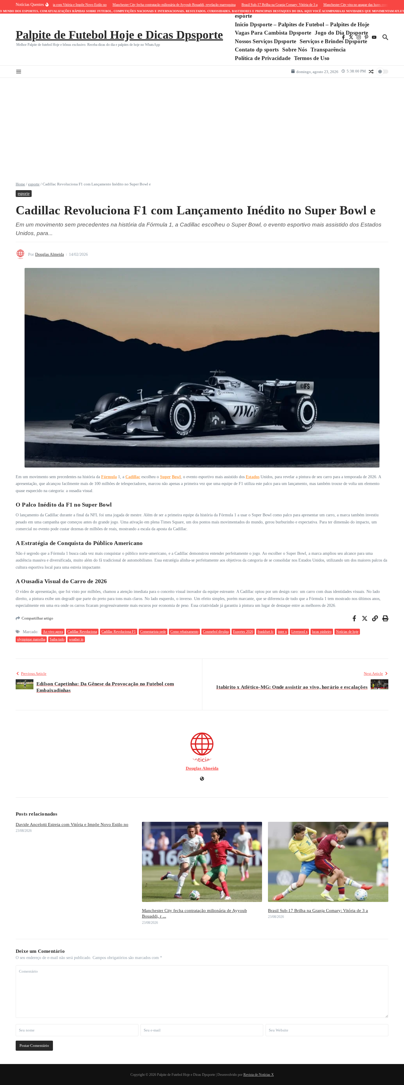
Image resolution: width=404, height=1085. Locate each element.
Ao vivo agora (53, 632)
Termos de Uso (311, 58)
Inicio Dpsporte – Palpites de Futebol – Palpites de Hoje (302, 24)
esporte (243, 15)
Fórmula (109, 477)
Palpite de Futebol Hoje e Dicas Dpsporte (119, 34)
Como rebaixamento (184, 632)
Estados (252, 477)
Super (165, 477)
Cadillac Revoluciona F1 (118, 632)
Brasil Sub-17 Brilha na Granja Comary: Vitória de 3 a (318, 910)
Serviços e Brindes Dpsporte (333, 41)
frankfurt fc (266, 632)
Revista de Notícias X (258, 1075)
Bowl (176, 477)
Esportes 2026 (243, 632)
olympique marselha (31, 639)
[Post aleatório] (371, 71)
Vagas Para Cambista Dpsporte (273, 33)
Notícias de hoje (347, 632)
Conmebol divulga (216, 632)
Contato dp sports (257, 49)
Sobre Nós (294, 49)
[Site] (202, 779)
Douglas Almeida (49, 254)
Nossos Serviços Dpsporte (265, 41)
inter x (282, 632)
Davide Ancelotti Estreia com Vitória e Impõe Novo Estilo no (72, 824)
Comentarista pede (153, 632)
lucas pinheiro (322, 632)
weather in (76, 639)
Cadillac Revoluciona (82, 632)
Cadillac (132, 477)
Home (20, 184)
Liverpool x (299, 632)
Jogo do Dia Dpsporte (341, 33)
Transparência (328, 49)
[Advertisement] (202, 122)
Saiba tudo (57, 639)
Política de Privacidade (262, 58)
